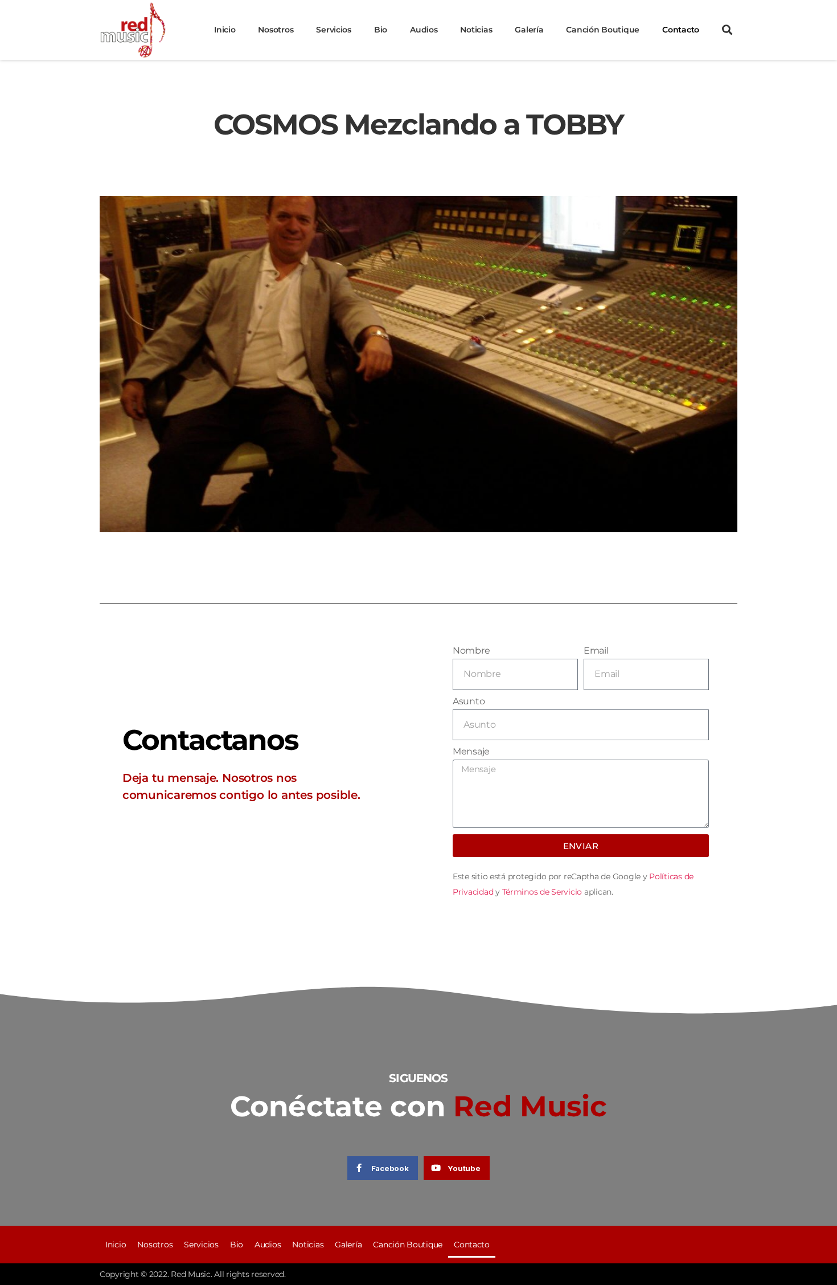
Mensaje (471, 751)
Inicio (224, 30)
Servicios (333, 30)
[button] (726, 30)
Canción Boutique (602, 30)
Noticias (476, 30)
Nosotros (275, 30)
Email (596, 650)
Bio (380, 30)
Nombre (471, 650)
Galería (529, 30)
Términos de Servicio (542, 891)
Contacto (680, 30)
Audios (423, 30)
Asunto (469, 701)
